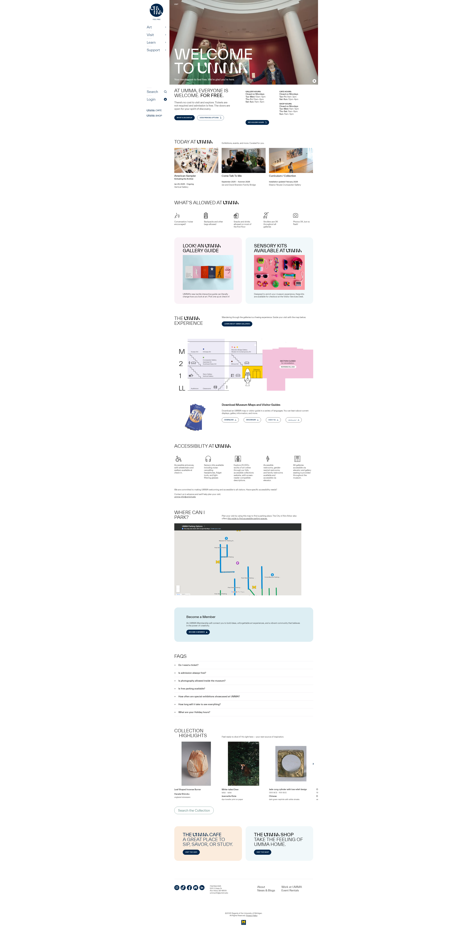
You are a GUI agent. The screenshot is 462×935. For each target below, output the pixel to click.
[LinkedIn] (201, 887)
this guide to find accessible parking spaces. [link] (247, 518)
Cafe (154, 110)
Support (153, 50)
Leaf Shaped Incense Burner (187, 789)
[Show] (165, 27)
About (261, 886)
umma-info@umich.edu (185, 497)
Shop (154, 115)
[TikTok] (183, 887)
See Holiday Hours (256, 122)
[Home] (157, 12)
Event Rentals (290, 890)
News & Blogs (266, 890)
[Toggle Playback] (314, 81)
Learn (151, 42)
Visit (150, 35)
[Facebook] (189, 887)
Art (149, 27)
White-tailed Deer (230, 789)
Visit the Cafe (191, 852)
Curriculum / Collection (283, 175)
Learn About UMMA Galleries (237, 324)
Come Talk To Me (232, 175)
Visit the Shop (263, 852)
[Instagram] (176, 887)
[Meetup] (195, 887)
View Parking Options (209, 118)
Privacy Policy (251, 915)
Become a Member (197, 632)
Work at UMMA (291, 886)
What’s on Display (184, 118)
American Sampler (185, 175)
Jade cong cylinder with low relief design (288, 789)
